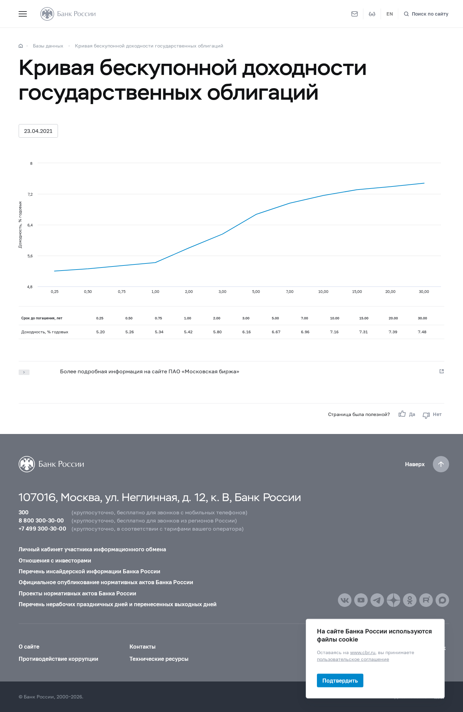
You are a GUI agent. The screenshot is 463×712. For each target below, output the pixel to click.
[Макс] (442, 600)
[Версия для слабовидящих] (372, 14)
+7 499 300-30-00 (42, 528)
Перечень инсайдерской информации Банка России (89, 571)
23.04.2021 (38, 130)
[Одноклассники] (410, 600)
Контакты (142, 646)
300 (24, 512)
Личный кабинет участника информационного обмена (92, 549)
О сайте (29, 646)
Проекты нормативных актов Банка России (77, 593)
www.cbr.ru (362, 652)
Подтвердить (340, 680)
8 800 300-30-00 (41, 520)
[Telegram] (377, 600)
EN (389, 14)
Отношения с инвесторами (55, 560)
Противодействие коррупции (58, 658)
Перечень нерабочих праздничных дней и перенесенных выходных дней (118, 604)
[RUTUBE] (426, 600)
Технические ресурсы (158, 658)
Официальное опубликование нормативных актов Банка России (106, 582)
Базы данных (48, 45)
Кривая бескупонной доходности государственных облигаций (149, 45)
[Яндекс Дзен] (393, 600)
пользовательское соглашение (353, 659)
